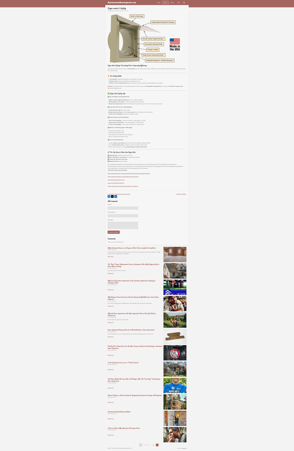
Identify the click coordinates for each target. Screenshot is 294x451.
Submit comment (114, 232)
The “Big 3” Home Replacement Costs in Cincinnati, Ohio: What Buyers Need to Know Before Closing (133, 265)
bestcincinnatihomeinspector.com (122, 2)
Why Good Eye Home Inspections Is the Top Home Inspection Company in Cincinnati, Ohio (131, 281)
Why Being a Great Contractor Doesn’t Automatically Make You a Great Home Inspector (133, 298)
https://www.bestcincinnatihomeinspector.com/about (123, 186)
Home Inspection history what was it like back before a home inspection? (131, 330)
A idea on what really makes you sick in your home (124, 428)
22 (153, 445)
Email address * (112, 212)
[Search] (184, 2)
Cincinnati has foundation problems (119, 412)
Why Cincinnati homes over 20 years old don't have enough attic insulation (132, 248)
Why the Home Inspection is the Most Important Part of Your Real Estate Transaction (132, 314)
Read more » (111, 256)
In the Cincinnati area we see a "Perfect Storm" (123, 362)
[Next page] (157, 445)
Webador (184, 448)
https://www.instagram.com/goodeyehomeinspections (123, 176)
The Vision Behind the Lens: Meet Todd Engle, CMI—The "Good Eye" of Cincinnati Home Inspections (134, 380)
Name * (110, 204)
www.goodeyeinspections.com (116, 180)
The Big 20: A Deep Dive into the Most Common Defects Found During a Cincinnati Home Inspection (135, 347)
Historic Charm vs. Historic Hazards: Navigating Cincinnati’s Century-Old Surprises (135, 395)
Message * (111, 220)
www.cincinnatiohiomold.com (116, 183)
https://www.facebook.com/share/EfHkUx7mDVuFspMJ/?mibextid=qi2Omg (129, 173)
